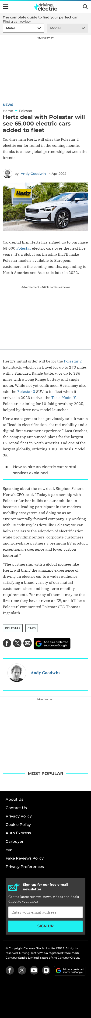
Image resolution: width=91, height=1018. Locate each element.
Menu (5, 6)
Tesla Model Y (63, 397)
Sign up (45, 926)
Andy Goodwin (33, 174)
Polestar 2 (73, 361)
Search (85, 7)
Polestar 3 (26, 391)
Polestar (23, 248)
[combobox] (5, 28)
